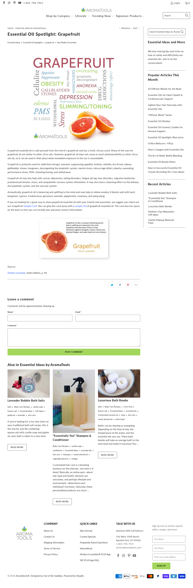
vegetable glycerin (60, 458)
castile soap (38, 407)
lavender (21, 415)
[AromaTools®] (96, 10)
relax (123, 415)
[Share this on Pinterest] (128, 285)
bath (9, 407)
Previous (125, 28)
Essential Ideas (14, 42)
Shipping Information (54, 542)
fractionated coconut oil (108, 415)
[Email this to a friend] (136, 285)
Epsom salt (12, 411)
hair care (56, 454)
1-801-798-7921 (33, 3)
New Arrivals (86, 530)
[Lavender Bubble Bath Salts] (29, 383)
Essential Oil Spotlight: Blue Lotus (166, 137)
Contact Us (49, 536)
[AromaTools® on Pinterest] (14, 3)
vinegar (74, 458)
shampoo (67, 454)
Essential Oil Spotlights (33, 42)
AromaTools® (22, 575)
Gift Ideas (39, 411)
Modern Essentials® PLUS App (95, 554)
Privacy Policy (51, 554)
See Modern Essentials (66, 42)
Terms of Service (52, 548)
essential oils (86, 450)
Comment (12, 325)
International (86, 548)
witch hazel (120, 419)
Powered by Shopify (74, 575)
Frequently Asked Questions (94, 542)
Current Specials (88, 536)
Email (78, 312)
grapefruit (50, 42)
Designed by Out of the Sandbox (46, 575)
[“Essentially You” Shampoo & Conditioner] (74, 401)
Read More (17, 447)
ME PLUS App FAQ (89, 560)
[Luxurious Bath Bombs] (119, 383)
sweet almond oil (80, 454)
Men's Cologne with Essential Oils (166, 149)
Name (11, 312)
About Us (48, 530)
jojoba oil (11, 415)
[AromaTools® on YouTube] (19, 3)
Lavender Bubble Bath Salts (26, 400)
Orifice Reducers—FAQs (160, 143)
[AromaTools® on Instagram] (9, 3)
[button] (59, 16)
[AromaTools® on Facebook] (3, 3)
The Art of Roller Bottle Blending (165, 155)
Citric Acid (127, 406)
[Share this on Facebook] (120, 285)
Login (177, 3)
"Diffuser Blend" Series (160, 114)
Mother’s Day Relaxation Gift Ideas (161, 213)
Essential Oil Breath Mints (162, 161)
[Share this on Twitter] (112, 285)
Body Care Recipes (22, 407)
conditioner (57, 450)
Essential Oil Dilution (159, 121)
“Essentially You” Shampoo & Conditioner (162, 199)
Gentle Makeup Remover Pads (161, 221)
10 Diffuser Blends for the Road (164, 88)
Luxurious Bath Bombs (113, 400)
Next (135, 28)
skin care (32, 415)
